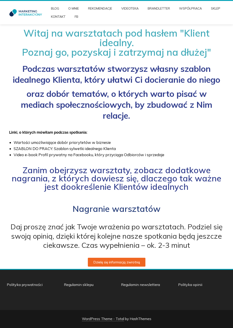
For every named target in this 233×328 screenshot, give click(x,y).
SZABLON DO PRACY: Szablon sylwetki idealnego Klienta (65, 148)
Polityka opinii (190, 284)
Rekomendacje (100, 8)
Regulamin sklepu (79, 284)
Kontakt (58, 17)
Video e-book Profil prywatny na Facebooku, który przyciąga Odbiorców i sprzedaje (89, 154)
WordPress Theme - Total (103, 319)
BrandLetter (159, 8)
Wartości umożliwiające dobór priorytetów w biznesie (62, 142)
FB (76, 17)
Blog (55, 8)
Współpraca (190, 8)
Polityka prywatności (25, 284)
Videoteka (130, 8)
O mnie (73, 8)
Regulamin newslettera (140, 284)
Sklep (215, 8)
